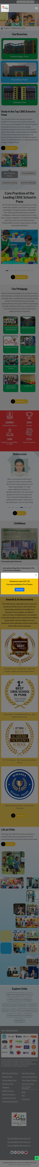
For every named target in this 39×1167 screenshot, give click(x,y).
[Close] (35, 574)
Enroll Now (19, 589)
